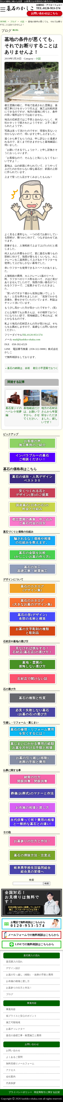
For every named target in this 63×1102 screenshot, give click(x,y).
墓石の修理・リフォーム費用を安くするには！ (32, 731)
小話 (22, 21)
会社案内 (10, 1076)
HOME (3, 21)
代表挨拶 (10, 1083)
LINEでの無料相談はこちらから (34, 944)
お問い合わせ (13, 1050)
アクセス (10, 1070)
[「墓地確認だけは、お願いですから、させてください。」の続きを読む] (32, 398)
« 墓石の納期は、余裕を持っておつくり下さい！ (17, 369)
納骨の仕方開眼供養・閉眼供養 (32, 779)
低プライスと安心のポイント (21, 1016)
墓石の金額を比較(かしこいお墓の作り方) (32, 554)
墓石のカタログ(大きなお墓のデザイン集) (32, 602)
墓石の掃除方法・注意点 (32, 855)
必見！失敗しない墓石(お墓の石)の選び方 (32, 712)
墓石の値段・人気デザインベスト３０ (32, 478)
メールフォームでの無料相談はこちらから (33, 934)
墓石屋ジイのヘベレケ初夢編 (14, 411)
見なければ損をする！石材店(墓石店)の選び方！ (32, 650)
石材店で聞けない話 (32, 678)
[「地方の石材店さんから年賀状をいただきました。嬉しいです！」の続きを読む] (49, 398)
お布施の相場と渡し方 (32, 807)
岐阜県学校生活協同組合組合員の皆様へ (32, 869)
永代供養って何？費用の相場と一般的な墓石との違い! (32, 821)
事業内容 (10, 1009)
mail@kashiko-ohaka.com (26, 339)
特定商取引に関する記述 (47, 1092)
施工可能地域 (13, 1022)
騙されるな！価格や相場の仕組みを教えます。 (32, 540)
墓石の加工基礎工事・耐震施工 (32, 569)
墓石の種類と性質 (32, 698)
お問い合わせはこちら (44, 13)
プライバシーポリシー (20, 1092)
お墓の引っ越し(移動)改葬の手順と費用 (32, 759)
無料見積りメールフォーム (20, 1063)
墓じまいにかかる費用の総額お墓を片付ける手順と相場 (32, 745)
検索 (31, 880)
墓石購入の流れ (14, 961)
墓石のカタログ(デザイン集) (32, 588)
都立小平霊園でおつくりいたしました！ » (45, 369)
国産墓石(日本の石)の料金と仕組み (32, 507)
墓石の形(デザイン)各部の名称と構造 (32, 616)
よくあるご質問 (14, 1057)
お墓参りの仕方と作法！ (32, 841)
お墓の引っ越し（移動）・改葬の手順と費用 (29, 974)
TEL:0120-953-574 (48, 8)
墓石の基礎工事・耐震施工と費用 (23, 1035)
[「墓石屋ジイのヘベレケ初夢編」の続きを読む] (14, 398)
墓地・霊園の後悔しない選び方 (32, 664)
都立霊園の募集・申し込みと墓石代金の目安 (32, 521)
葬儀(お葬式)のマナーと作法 (32, 793)
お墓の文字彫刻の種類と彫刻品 (32, 630)
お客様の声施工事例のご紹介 (32, 443)
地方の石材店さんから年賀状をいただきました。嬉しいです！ (49, 415)
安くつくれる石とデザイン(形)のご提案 (32, 492)
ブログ (13, 21)
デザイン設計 (13, 968)
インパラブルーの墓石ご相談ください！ (32, 457)
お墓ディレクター (15, 1029)
